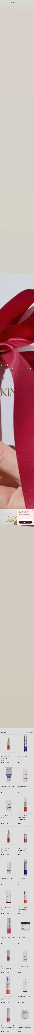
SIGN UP (25, 522)
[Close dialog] (32, 510)
